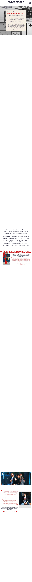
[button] (2, 3)
